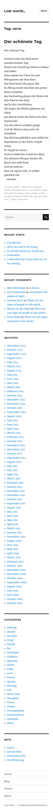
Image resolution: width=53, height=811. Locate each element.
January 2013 (14, 441)
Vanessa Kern (15, 300)
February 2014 (15, 391)
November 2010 (16, 536)
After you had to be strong (22, 246)
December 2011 (15, 490)
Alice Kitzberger (16, 287)
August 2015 (14, 370)
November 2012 (16, 449)
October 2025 (15, 349)
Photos (8, 788)
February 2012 (15, 482)
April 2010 (13, 553)
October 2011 (14, 499)
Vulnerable (13, 255)
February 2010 (15, 561)
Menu (44, 11)
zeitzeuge (12, 718)
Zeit (6, 199)
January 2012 (14, 486)
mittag (41, 193)
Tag (35, 196)
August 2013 (14, 416)
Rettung (12, 685)
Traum (11, 706)
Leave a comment (19, 199)
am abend (35, 190)
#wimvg (12, 627)
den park (8, 193)
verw (40, 196)
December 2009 (16, 569)
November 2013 (16, 403)
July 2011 (12, 511)
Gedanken (26, 187)
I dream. (35, 287)
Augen (44, 190)
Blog (7, 781)
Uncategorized (15, 710)
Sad (9, 689)
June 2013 (12, 424)
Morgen (8, 196)
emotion (12, 635)
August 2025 (14, 358)
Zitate (10, 723)
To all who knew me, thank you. (25, 250)
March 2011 (13, 528)
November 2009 (16, 574)
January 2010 (14, 565)
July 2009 (12, 590)
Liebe (10, 669)
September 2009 (16, 582)
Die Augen (19, 193)
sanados (16, 196)
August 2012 (14, 461)
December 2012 (16, 445)
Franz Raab (13, 316)
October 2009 (15, 578)
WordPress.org (15, 759)
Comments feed (16, 755)
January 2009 (15, 598)
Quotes (11, 681)
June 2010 (12, 544)
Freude (11, 644)
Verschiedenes (15, 714)
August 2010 (14, 540)
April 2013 (13, 428)
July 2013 (12, 420)
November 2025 (16, 345)
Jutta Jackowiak (16, 292)
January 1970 (14, 603)
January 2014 (14, 395)
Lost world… (15, 11)
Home (7, 774)
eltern (28, 193)
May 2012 (12, 470)
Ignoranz (12, 660)
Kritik (10, 664)
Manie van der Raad (18, 308)
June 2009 (13, 594)
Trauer (25, 190)
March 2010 (14, 557)
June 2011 (12, 515)
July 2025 (12, 362)
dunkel (11, 631)
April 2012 (13, 474)
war (45, 196)
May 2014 (12, 382)
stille (30, 196)
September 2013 (16, 412)
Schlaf (24, 196)
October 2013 (14, 407)
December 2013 (16, 399)
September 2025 (16, 353)
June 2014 (12, 378)
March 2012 (14, 478)
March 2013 (13, 432)
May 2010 (12, 549)
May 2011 (12, 520)
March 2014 (14, 387)
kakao (34, 193)
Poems (7, 190)
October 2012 (14, 453)
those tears (13, 693)
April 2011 (12, 524)
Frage (10, 640)
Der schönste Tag (23, 41)
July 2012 (12, 466)
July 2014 (12, 374)
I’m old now (14, 242)
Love (10, 673)
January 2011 (14, 532)
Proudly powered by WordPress (32, 805)
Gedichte (37, 187)
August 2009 (14, 586)
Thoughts (16, 190)
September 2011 (16, 503)
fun (9, 648)
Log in (10, 747)
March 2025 (14, 366)
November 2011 (16, 495)
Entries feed (14, 751)
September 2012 (16, 457)
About (7, 796)
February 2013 (15, 436)
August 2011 (14, 507)
